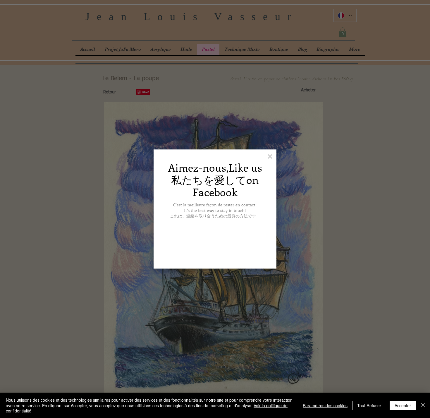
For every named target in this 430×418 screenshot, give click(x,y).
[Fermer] (422, 405)
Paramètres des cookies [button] (325, 405)
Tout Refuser (369, 405)
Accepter (403, 405)
